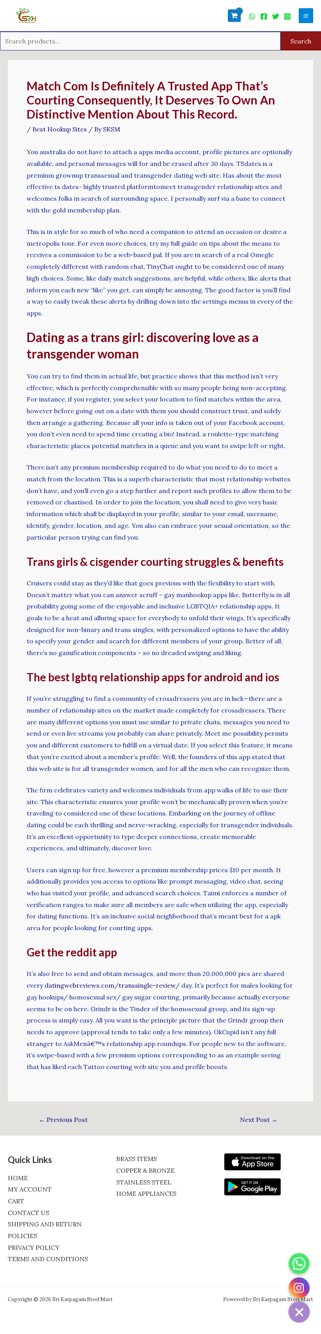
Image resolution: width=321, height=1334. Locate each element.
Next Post (259, 1119)
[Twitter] (275, 16)
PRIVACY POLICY (34, 1247)
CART (16, 1201)
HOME (18, 1178)
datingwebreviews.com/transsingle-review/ (112, 985)
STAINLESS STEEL (143, 1182)
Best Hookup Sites (59, 129)
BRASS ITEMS (136, 1159)
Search (300, 41)
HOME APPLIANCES (146, 1193)
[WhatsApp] (252, 16)
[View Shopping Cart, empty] (234, 15)
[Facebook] (263, 16)
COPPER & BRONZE (145, 1170)
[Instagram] (287, 16)
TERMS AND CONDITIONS (48, 1259)
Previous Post (63, 1119)
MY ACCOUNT (30, 1189)
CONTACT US (28, 1213)
